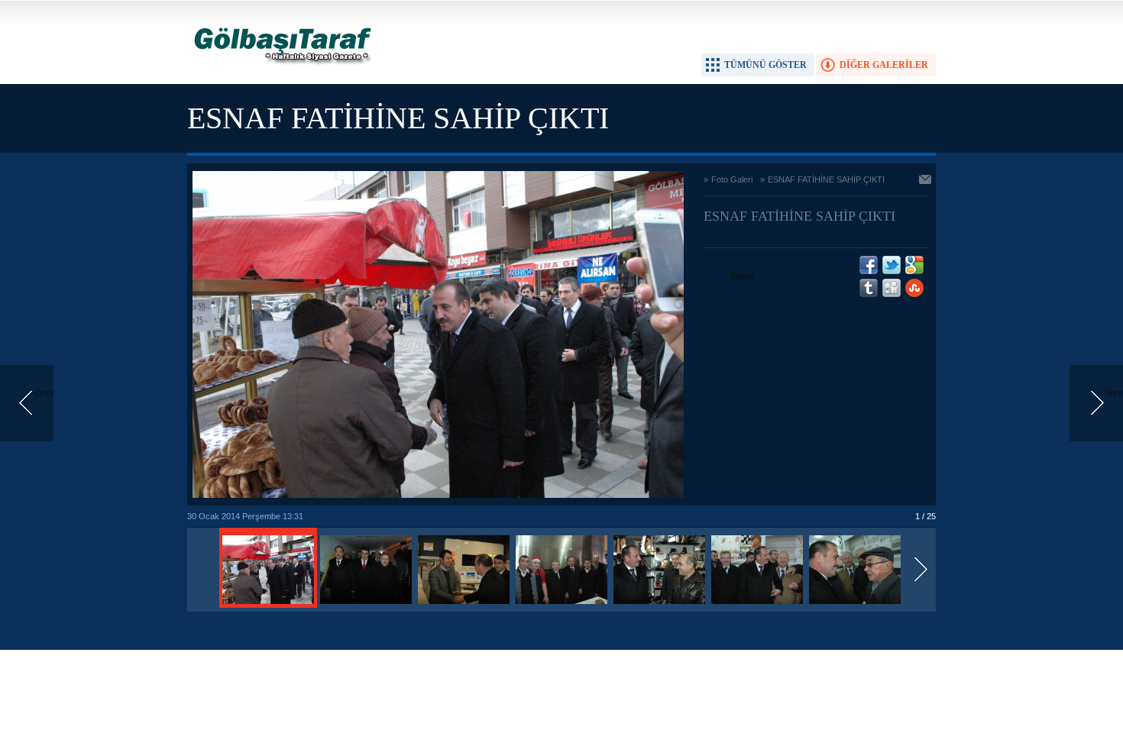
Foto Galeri (731, 179)
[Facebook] (868, 265)
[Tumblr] (868, 288)
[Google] (914, 265)
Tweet (742, 276)
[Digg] (891, 288)
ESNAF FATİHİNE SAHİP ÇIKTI (826, 179)
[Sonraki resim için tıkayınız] (438, 494)
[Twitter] (891, 265)
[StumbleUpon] (914, 288)
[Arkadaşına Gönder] (926, 181)
